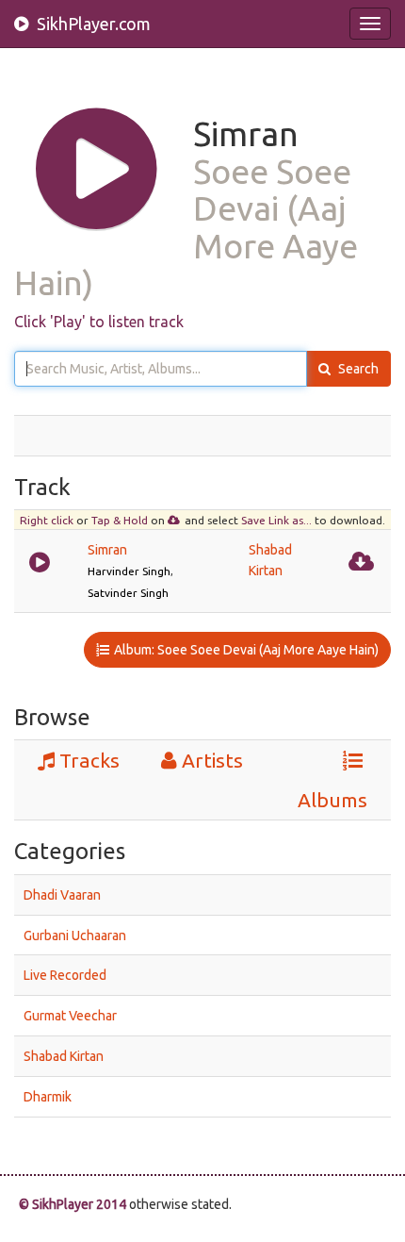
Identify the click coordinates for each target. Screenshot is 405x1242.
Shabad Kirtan (64, 1056)
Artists (212, 760)
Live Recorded (65, 975)
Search (357, 368)
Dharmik (48, 1096)
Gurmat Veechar (70, 1015)
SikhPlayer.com (92, 23)
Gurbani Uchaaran (75, 934)
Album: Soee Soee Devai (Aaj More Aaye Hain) (246, 649)
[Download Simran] (363, 559)
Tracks (89, 760)
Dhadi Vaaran (62, 895)
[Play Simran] (42, 559)
